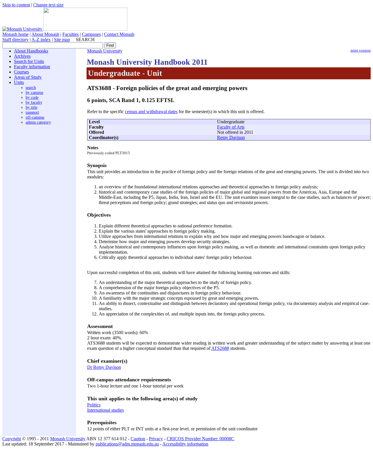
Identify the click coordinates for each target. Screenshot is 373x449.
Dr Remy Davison (104, 367)
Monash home (15, 34)
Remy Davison (231, 137)
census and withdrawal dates (151, 111)
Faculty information (32, 66)
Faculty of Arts (230, 126)
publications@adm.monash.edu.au (127, 443)
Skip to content (16, 4)
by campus (34, 92)
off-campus (35, 117)
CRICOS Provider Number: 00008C (200, 438)
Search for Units (29, 61)
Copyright (11, 438)
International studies (105, 410)
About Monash (45, 34)
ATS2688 (220, 348)
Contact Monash (119, 34)
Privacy (156, 438)
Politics (94, 404)
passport (32, 112)
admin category (38, 122)
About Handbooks (31, 50)
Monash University (104, 50)
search (31, 87)
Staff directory (15, 39)
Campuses (91, 34)
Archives (22, 56)
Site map (62, 39)
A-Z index (41, 39)
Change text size (48, 4)
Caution (138, 438)
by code (32, 97)
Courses (21, 71)
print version (361, 50)
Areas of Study (28, 77)
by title (31, 107)
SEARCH (85, 39)
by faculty (34, 102)
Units (19, 82)
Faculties (70, 34)
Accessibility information (185, 443)
